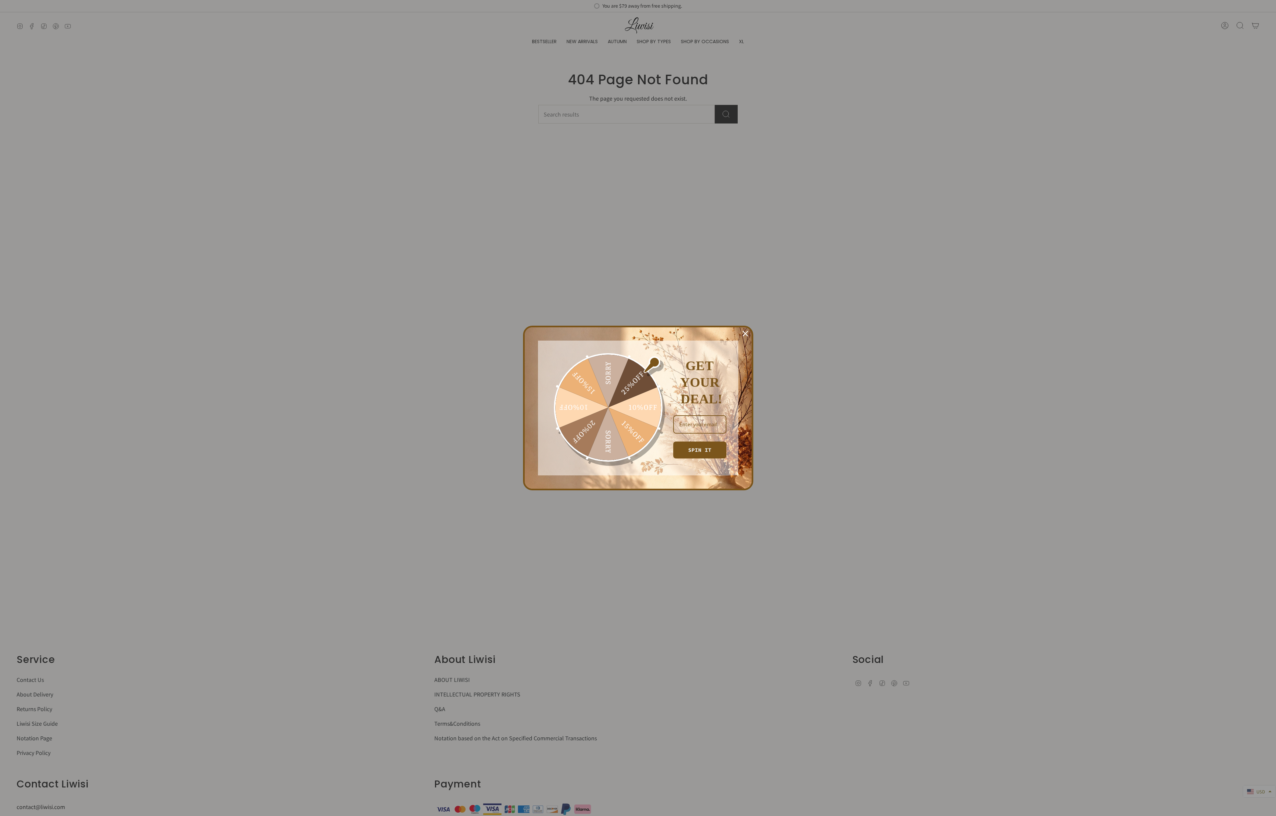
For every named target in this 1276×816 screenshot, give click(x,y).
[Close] (745, 334)
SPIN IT (699, 450)
